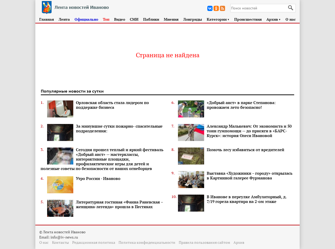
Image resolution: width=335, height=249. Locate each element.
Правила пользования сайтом (204, 242)
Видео (119, 19)
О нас (291, 19)
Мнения (171, 19)
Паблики (151, 19)
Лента (64, 19)
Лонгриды (192, 19)
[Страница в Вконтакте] (210, 8)
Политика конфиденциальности (147, 242)
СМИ (134, 19)
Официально (86, 19)
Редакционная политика (93, 242)
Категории (218, 19)
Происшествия (248, 19)
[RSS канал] (222, 8)
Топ (106, 19)
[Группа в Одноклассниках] (216, 8)
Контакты (60, 242)
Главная (46, 19)
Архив (273, 19)
